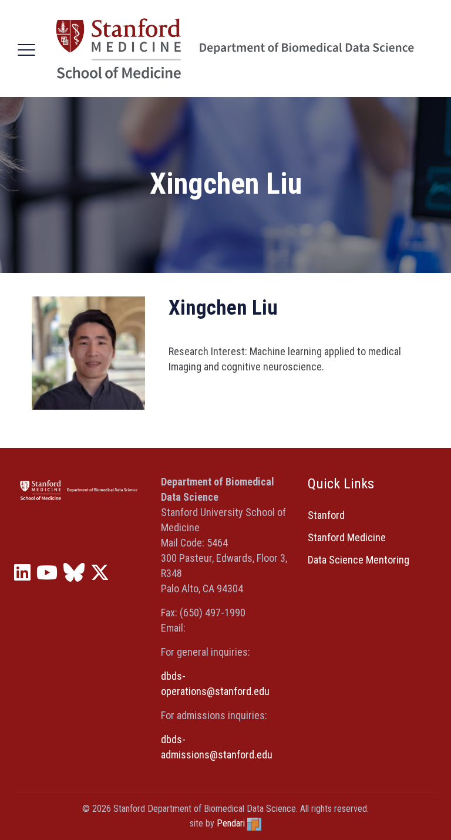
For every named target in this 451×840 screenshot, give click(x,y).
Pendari (231, 823)
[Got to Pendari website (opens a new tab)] (254, 823)
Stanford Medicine (347, 537)
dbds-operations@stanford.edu (215, 683)
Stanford (326, 515)
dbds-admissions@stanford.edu (216, 747)
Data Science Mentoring (358, 560)
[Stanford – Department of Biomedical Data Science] (235, 48)
